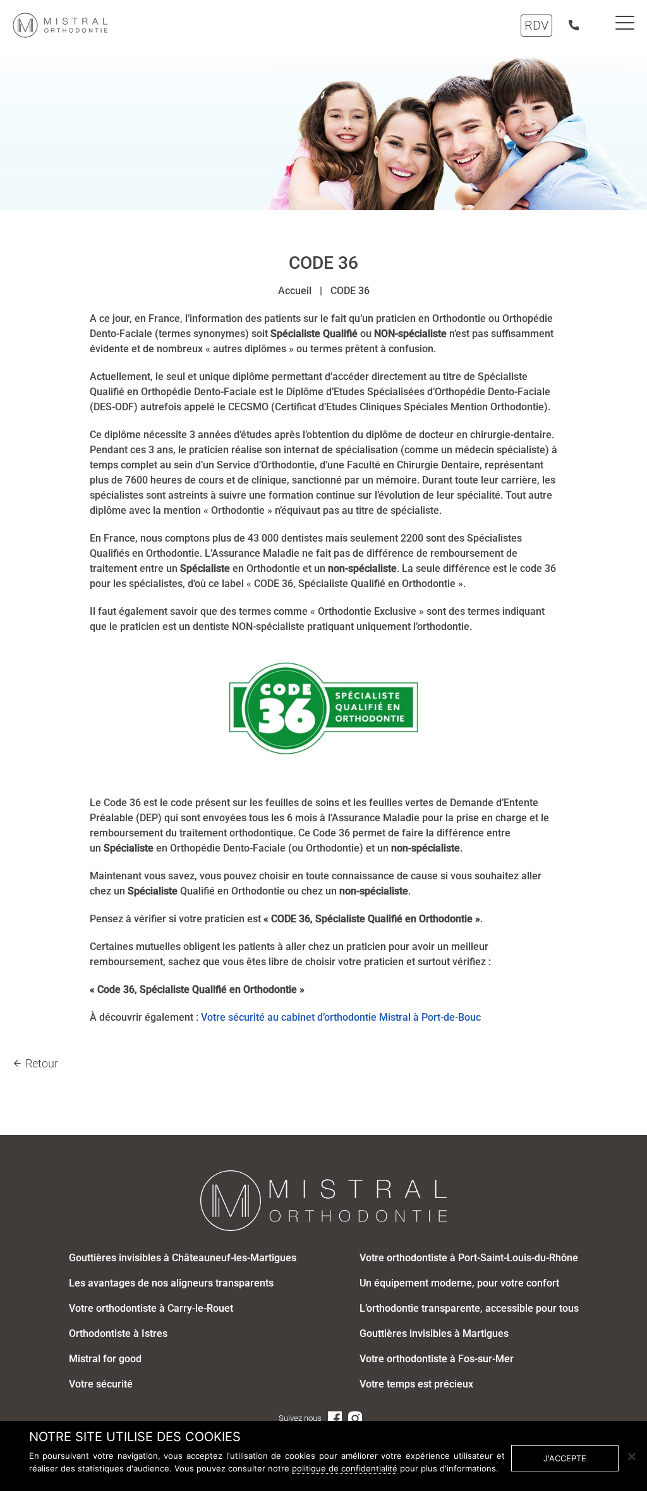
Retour (41, 1063)
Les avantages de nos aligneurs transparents (171, 1283)
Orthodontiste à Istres (118, 1334)
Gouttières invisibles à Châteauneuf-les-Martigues (182, 1258)
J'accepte (564, 1458)
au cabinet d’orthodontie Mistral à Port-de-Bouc (374, 1017)
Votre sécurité (233, 1017)
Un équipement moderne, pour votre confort (459, 1283)
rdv (536, 25)
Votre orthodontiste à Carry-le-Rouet (151, 1308)
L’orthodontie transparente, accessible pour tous (469, 1308)
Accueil (294, 291)
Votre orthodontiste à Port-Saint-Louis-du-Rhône (469, 1258)
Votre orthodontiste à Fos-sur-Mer (437, 1359)
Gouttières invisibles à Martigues (434, 1334)
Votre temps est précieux (416, 1384)
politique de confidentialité (344, 1468)
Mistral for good (105, 1359)
